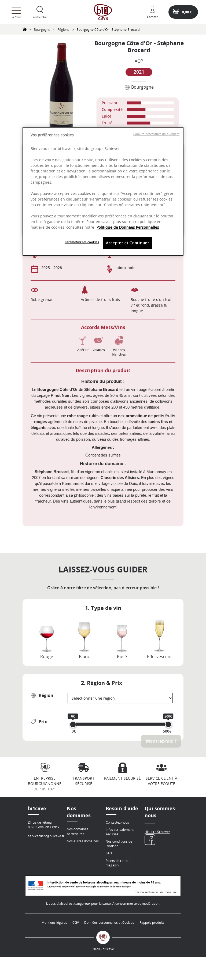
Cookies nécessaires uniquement (156, 134)
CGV (75, 922)
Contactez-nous (117, 822)
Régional (63, 29)
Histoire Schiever (157, 831)
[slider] (73, 724)
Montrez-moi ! (161, 741)
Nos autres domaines (83, 841)
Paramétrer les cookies (82, 242)
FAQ (109, 853)
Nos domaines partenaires (77, 831)
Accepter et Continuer (127, 243)
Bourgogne (42, 29)
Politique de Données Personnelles (128, 227)
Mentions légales (54, 922)
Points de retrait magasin (118, 862)
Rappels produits (151, 922)
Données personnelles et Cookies (109, 922)
